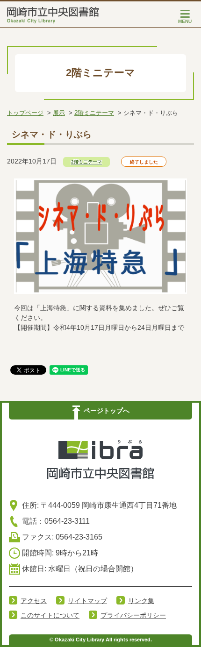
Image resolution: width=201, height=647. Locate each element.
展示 (59, 112)
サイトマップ (87, 600)
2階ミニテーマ (94, 112)
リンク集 (141, 600)
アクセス (34, 600)
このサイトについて (50, 615)
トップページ (25, 112)
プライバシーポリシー (133, 615)
